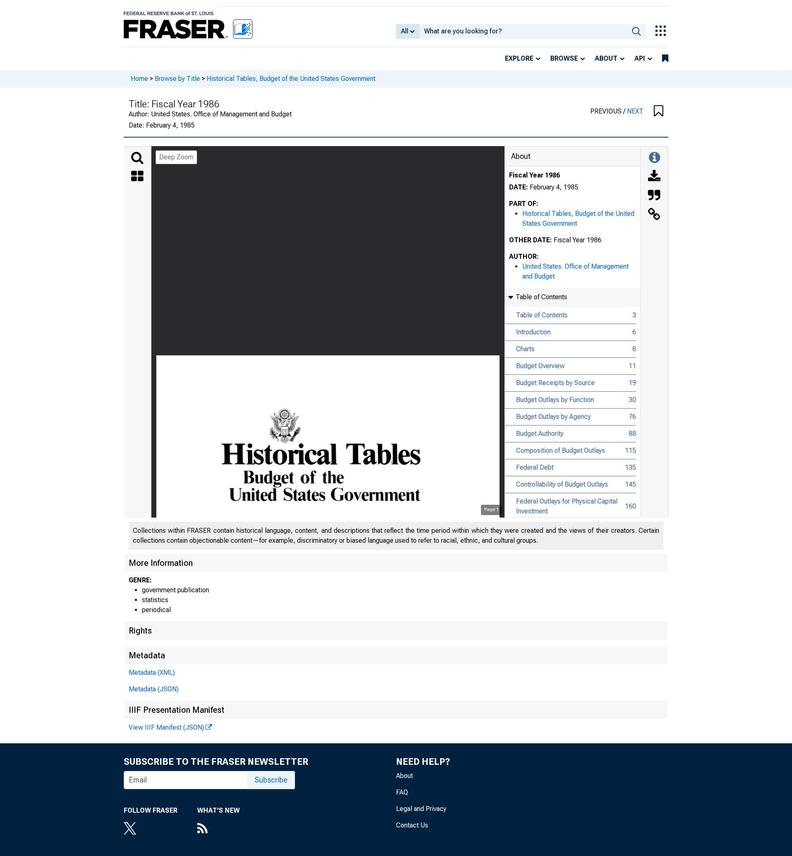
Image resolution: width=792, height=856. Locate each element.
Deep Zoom (176, 157)
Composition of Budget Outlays (560, 450)
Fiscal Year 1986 (534, 175)
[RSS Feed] (218, 829)
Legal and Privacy (421, 809)
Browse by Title (177, 79)
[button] (658, 111)
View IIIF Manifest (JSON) (166, 727)
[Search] (137, 158)
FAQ (402, 792)
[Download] (654, 177)
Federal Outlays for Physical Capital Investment (567, 506)
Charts (525, 349)
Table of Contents (542, 315)
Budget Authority (539, 433)
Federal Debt (535, 467)
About (606, 58)
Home (139, 79)
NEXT (635, 111)
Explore (519, 58)
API (639, 58)
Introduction (533, 332)
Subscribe (271, 780)
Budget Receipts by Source (555, 383)
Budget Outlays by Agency (553, 417)
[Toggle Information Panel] (654, 158)
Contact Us (412, 825)
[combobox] (523, 31)
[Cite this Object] (654, 196)
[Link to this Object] (654, 215)
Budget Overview (540, 366)
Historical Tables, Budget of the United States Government (291, 79)
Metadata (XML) (152, 672)
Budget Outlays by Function (555, 400)
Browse (564, 58)
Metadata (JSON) (154, 689)
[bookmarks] (665, 59)
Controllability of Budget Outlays (562, 484)
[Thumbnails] (137, 177)
